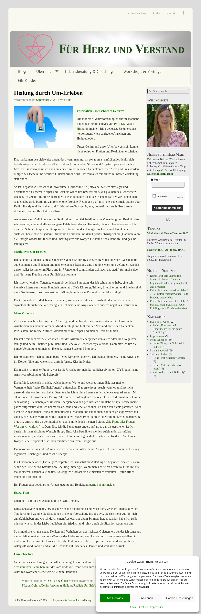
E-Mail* (155, 179)
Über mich (45, 71)
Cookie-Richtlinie (139, 607)
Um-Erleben (91, 585)
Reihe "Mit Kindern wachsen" (169, 357)
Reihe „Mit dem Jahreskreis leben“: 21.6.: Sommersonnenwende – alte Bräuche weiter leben (169, 294)
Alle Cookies (115, 598)
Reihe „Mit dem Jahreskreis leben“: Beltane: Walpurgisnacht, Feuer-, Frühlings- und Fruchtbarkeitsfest (169, 305)
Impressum (156, 607)
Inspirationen (157, 336)
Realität (78, 585)
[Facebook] (184, 13)
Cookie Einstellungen (179, 598)
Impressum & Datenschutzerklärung (72, 600)
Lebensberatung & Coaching (89, 71)
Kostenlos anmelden (167, 207)
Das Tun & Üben (57, 580)
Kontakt (171, 13)
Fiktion (26, 585)
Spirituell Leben (159, 354)
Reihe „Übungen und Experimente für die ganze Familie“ (167, 329)
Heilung (68, 585)
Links (156, 13)
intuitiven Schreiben (32, 567)
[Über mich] (168, 145)
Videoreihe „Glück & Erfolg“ (169, 372)
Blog (22, 71)
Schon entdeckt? (159, 350)
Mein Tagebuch (158, 339)
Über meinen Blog (135, 13)
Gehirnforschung (51, 585)
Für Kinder (27, 80)
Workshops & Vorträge (142, 71)
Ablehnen (147, 598)
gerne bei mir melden (102, 484)
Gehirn (35, 585)
